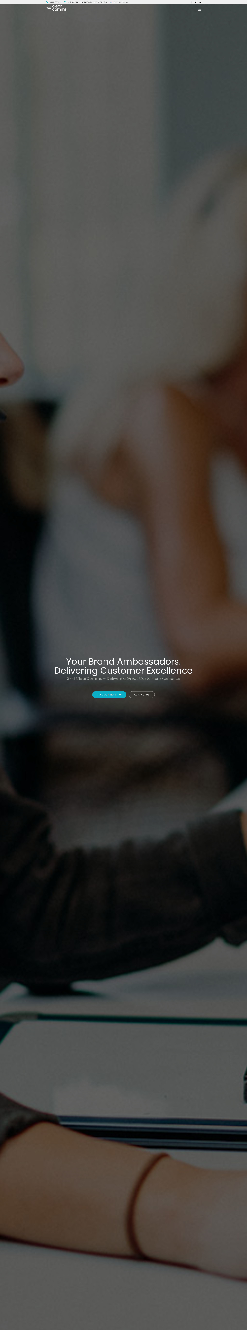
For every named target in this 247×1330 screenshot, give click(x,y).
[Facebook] (191, 2)
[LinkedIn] (199, 2)
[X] (195, 2)
